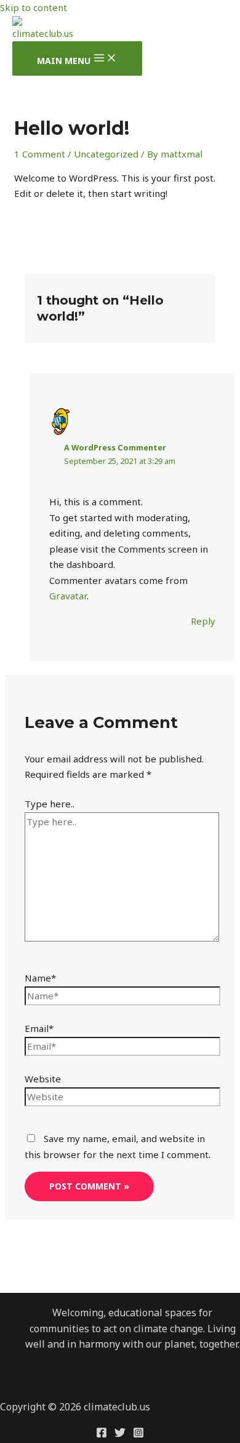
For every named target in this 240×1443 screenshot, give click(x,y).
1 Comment (39, 154)
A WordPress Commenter (115, 447)
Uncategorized (106, 154)
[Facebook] (101, 1434)
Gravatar (68, 596)
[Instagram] (138, 1434)
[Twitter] (120, 1434)
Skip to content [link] (33, 7)
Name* (40, 978)
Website (43, 1079)
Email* (39, 1028)
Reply (203, 621)
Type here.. (49, 803)
